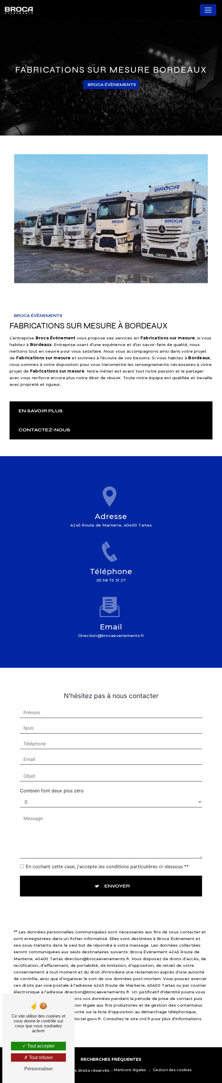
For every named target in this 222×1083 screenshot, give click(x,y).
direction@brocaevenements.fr (111, 635)
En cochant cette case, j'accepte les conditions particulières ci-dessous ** (107, 866)
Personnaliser (38, 1068)
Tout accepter (40, 1045)
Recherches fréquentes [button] (111, 1059)
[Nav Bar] (208, 10)
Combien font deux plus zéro (52, 791)
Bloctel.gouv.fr (86, 1018)
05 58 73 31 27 (111, 580)
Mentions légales (130, 1070)
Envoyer (117, 886)
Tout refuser (40, 1057)
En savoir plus (40, 410)
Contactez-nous (44, 430)
